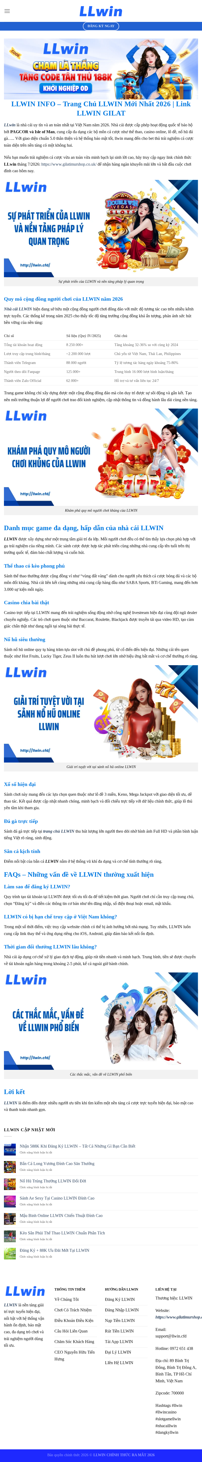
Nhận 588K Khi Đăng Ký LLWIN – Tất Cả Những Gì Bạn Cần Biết (78, 1146)
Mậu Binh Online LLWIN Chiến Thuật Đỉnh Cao (61, 1215)
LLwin (10, 125)
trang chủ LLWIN (58, 831)
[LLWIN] (101, 11)
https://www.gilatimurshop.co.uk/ (69, 164)
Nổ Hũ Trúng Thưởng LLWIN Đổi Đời (53, 1181)
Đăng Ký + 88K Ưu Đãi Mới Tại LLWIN (54, 1250)
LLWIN (10, 1305)
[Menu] (7, 10)
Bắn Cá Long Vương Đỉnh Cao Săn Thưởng (57, 1163)
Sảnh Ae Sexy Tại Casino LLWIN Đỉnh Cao (57, 1198)
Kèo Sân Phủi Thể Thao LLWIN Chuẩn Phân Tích (62, 1233)
